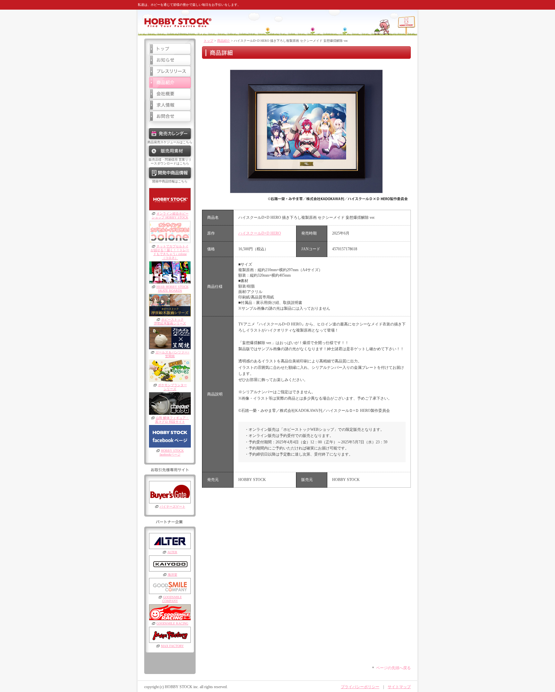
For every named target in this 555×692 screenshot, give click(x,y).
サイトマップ (399, 687)
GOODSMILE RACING (172, 623)
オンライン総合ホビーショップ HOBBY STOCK (170, 215)
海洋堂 (172, 574)
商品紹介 (223, 40)
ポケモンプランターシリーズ (172, 387)
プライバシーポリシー (360, 687)
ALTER (172, 552)
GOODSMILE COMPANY (172, 599)
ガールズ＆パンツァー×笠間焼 (172, 354)
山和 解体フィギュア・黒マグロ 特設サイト (172, 419)
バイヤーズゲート (172, 506)
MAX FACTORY (172, 646)
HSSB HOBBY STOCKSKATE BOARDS (172, 288)
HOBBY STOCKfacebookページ (172, 452)
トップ (208, 40)
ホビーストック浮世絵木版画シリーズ (170, 321)
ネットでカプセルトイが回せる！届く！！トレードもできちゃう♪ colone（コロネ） (170, 252)
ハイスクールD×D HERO (259, 233)
